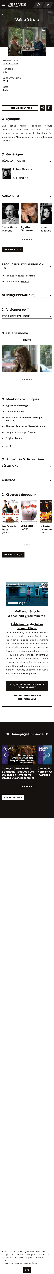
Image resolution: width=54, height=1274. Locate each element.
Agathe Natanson (27, 229)
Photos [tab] (27, 340)
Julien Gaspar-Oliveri (30, 626)
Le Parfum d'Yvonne (46, 528)
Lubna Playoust (10, 63)
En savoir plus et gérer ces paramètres (19, 1263)
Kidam (6, 72)
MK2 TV (25, 281)
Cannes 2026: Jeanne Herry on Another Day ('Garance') (25, 771)
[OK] (27, 1270)
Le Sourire (27, 525)
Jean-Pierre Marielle (9, 229)
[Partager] (42, 108)
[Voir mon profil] (48, 5)
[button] (34, 349)
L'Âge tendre (20, 624)
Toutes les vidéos (13, 797)
